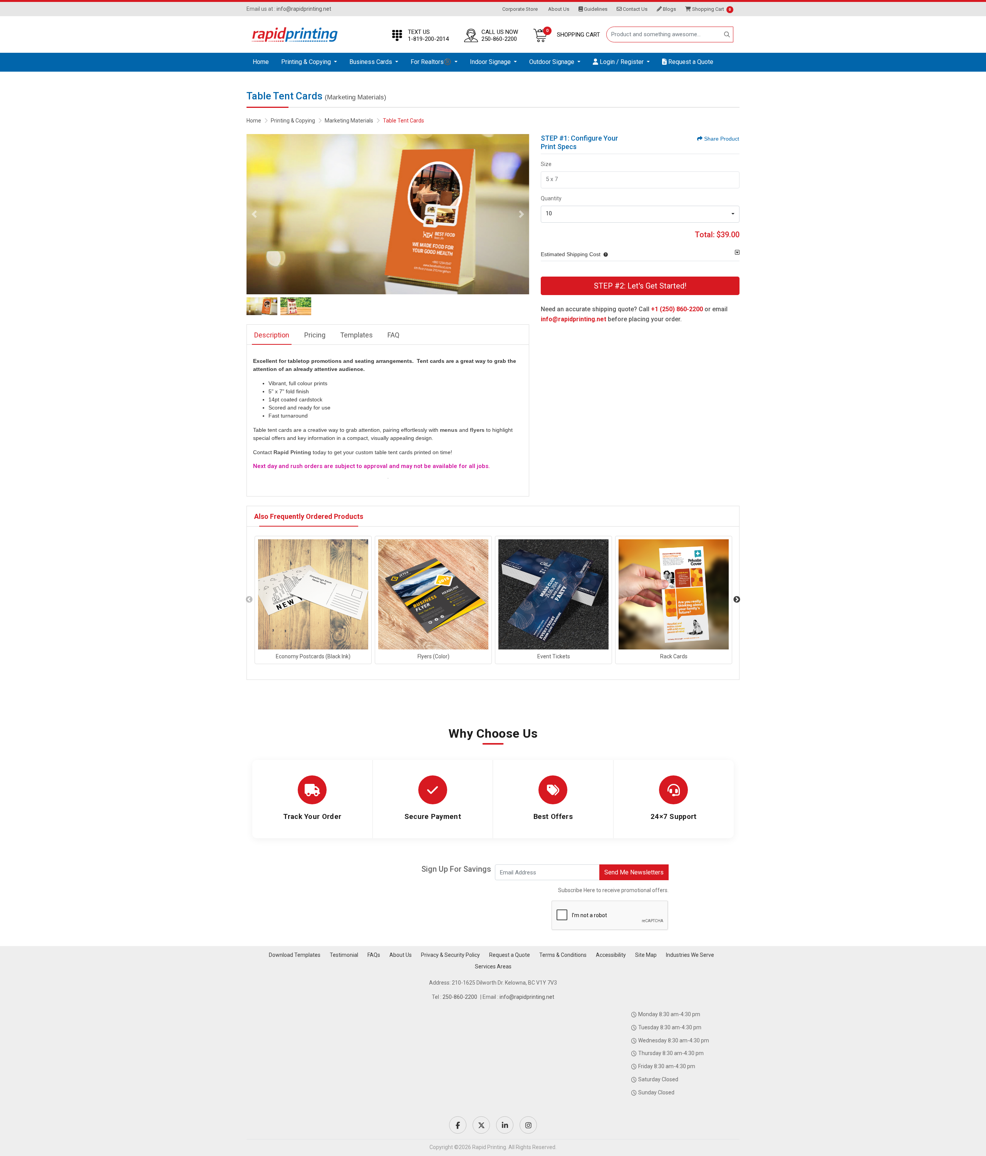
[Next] (521, 214)
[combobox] (640, 214)
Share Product (721, 139)
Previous (249, 600)
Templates (356, 335)
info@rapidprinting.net (304, 9)
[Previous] (254, 214)
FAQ (393, 335)
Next (737, 600)
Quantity (551, 198)
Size (546, 164)
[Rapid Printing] (294, 34)
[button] (604, 254)
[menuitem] (260, 62)
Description (271, 335)
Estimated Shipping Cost (570, 254)
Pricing (314, 335)
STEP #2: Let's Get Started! (640, 285)
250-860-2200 (460, 997)
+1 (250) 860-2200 (677, 309)
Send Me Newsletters (634, 872)
